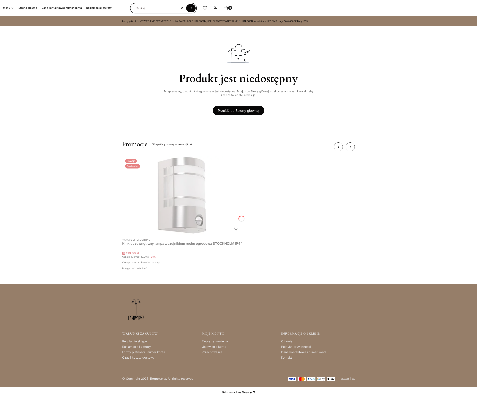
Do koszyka (236, 229)
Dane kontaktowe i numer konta (303, 352)
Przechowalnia (212, 352)
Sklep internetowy (237, 392)
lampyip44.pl (129, 21)
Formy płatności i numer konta (143, 352)
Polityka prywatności (296, 347)
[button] (191, 8)
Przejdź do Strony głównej (238, 111)
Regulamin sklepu (134, 341)
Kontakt (286, 357)
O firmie (286, 341)
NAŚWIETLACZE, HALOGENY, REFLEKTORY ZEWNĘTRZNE (206, 21)
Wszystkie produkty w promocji (170, 144)
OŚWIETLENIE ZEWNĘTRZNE (155, 21)
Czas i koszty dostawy (138, 357)
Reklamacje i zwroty (136, 347)
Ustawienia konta (214, 347)
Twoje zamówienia (215, 341)
